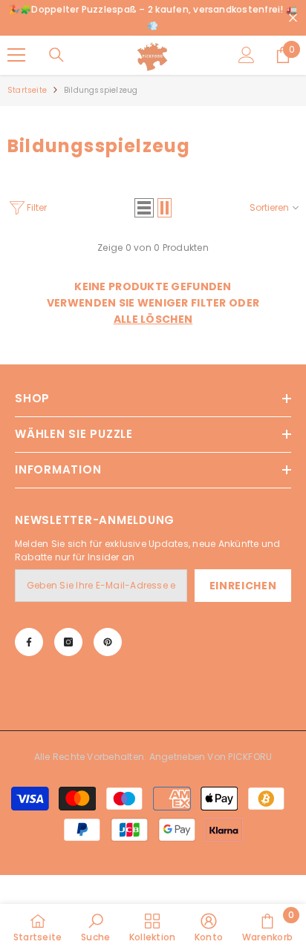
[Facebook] (29, 642)
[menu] (16, 55)
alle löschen (153, 319)
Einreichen (243, 585)
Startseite (27, 90)
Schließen (293, 18)
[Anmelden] (246, 55)
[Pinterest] (108, 642)
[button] (144, 207)
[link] (95, 927)
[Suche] (56, 55)
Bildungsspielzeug (100, 90)
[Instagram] (68, 642)
